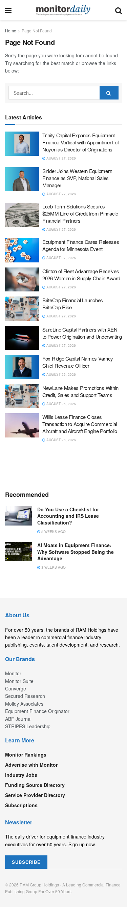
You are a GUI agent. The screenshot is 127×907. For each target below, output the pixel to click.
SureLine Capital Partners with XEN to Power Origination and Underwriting (82, 333)
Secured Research (25, 695)
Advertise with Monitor (31, 764)
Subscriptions (21, 805)
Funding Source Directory (35, 785)
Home (10, 30)
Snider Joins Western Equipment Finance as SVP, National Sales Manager (77, 178)
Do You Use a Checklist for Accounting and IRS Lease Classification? (68, 516)
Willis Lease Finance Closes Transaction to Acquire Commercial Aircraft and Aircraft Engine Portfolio (79, 423)
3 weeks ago (53, 567)
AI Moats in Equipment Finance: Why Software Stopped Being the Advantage (75, 552)
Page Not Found (37, 30)
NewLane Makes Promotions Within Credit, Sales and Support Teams (80, 391)
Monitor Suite (19, 681)
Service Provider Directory (35, 795)
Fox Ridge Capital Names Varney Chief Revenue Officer (77, 362)
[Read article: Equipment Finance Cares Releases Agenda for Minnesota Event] (22, 250)
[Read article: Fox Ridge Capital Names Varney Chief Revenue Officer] (22, 367)
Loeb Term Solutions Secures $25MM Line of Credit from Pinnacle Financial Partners (80, 213)
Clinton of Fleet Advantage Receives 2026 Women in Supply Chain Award (81, 274)
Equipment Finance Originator (37, 711)
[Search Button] (118, 10)
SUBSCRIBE (26, 862)
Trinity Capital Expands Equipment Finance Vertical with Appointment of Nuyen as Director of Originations (80, 142)
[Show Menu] (8, 10)
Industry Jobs (21, 774)
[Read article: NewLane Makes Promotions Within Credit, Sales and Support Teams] (22, 396)
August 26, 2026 (60, 374)
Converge (15, 688)
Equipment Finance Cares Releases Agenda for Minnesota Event (80, 245)
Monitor (13, 673)
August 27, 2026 (60, 158)
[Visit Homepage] (63, 10)
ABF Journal (18, 718)
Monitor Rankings (25, 754)
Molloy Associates (24, 703)
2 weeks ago (53, 531)
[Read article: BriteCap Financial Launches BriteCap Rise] (22, 308)
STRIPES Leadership (27, 726)
